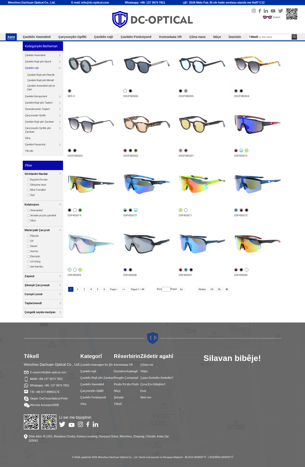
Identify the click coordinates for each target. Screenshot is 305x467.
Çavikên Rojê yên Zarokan (39, 121)
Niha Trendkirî (38, 189)
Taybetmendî (33, 303)
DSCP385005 (186, 96)
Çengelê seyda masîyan (40, 312)
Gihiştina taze (38, 184)
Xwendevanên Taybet (37, 109)
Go (181, 289)
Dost (143, 390)
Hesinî (33, 246)
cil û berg (35, 261)
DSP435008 (130, 275)
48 (226, 289)
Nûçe (217, 37)
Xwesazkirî (36, 210)
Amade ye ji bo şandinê (43, 215)
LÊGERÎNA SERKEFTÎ (220, 457)
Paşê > (114, 289)
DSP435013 (130, 215)
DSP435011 (185, 215)
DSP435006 (240, 275)
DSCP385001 (186, 155)
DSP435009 (74, 275)
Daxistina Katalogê (126, 371)
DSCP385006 (130, 96)
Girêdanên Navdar (36, 174)
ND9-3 (71, 96)
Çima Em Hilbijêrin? (153, 384)
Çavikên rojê (103, 37)
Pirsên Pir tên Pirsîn (126, 384)
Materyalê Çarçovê (37, 230)
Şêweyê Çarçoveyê (37, 285)
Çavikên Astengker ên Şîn (96, 364)
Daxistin (235, 37)
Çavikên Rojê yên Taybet (39, 102)
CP (32, 241)
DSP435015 (240, 155)
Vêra (27, 138)
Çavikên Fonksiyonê (136, 37)
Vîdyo (144, 371)
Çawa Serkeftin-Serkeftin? (156, 377)
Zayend (29, 276)
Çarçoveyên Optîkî (72, 37)
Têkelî (253, 37)
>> (123, 289)
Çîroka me (146, 364)
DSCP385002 (130, 155)
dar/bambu (36, 266)
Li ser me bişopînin (75, 417)
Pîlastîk (34, 235)
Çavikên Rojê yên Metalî (40, 80)
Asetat (34, 251)
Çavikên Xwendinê (37, 37)
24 (211, 289)
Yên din (29, 150)
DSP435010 (240, 215)
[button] (149, 244)
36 (219, 289)
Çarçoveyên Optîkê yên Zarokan (38, 130)
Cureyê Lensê (34, 294)
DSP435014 (74, 215)
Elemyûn (35, 256)
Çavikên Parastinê (35, 144)
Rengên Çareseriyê (126, 377)
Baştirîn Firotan (39, 179)
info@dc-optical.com (53, 372)
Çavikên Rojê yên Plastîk (41, 74)
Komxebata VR (170, 37)
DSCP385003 (75, 155)
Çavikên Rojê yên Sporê (38, 61)
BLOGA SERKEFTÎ (195, 457)
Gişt (32, 195)
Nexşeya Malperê (173, 457)
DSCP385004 (241, 96)
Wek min (145, 397)
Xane (11, 37)
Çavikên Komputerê (36, 96)
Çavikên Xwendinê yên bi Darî (41, 87)
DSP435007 (185, 275)
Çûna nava (197, 37)
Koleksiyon (32, 204)
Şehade (119, 397)
